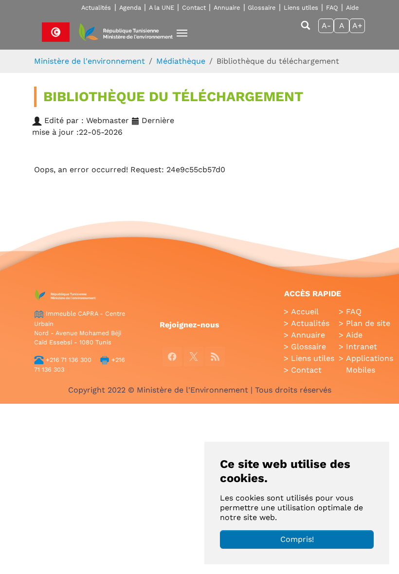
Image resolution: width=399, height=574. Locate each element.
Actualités (96, 7)
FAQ (332, 7)
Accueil (305, 311)
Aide (352, 7)
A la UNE (161, 7)
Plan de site (368, 323)
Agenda (130, 7)
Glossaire (261, 7)
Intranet (361, 346)
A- (326, 25)
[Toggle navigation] (182, 33)
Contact (194, 7)
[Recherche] (305, 29)
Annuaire (227, 7)
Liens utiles (301, 7)
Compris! (297, 539)
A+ (357, 25)
